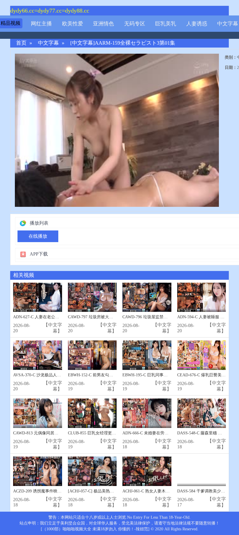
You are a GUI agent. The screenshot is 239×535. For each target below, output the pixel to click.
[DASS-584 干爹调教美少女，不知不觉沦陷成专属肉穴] (201, 471)
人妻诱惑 (196, 24)
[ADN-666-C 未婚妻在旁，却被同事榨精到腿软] (146, 413)
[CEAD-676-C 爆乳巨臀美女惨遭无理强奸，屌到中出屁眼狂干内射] (201, 355)
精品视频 (10, 23)
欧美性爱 (72, 24)
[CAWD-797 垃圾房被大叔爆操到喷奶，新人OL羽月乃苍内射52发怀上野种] (92, 297)
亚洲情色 (103, 24)
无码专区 (134, 24)
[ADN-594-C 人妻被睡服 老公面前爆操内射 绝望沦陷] (201, 297)
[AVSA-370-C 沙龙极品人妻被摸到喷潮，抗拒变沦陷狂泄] (37, 355)
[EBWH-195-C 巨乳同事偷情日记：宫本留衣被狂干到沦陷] (146, 355)
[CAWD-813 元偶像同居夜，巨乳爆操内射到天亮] (37, 413)
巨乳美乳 (165, 24)
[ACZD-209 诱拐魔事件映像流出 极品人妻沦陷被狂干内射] (37, 471)
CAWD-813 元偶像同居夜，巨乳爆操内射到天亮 (56, 433)
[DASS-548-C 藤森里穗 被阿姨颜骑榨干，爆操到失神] (201, 413)
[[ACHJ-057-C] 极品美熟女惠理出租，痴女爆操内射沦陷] (92, 471)
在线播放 (38, 236)
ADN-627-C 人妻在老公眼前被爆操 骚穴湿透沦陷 (57, 317)
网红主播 (41, 24)
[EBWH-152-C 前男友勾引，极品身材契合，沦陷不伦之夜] (92, 355)
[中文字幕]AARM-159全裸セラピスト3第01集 (122, 43)
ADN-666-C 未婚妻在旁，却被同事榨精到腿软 (163, 433)
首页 (21, 43)
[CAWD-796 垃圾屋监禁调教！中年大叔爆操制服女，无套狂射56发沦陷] (146, 297)
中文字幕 (227, 24)
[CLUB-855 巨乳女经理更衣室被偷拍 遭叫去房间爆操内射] (92, 413)
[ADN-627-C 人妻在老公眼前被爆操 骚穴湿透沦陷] (37, 297)
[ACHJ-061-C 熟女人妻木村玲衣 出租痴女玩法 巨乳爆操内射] (146, 471)
